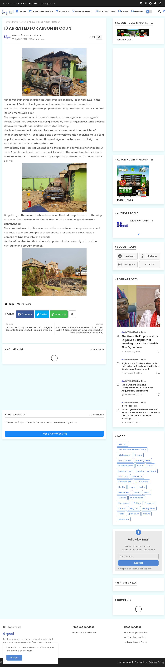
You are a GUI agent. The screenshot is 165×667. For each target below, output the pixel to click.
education (123, 519)
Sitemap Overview (137, 632)
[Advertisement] (27, 388)
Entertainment (125, 471)
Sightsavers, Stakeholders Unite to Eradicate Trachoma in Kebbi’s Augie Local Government (140, 366)
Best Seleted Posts (86, 632)
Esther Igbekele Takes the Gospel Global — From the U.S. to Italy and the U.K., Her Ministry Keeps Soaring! (140, 414)
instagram (129, 264)
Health (121, 487)
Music (137, 492)
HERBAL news (142, 481)
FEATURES (123, 476)
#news (138, 455)
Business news (125, 465)
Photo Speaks (136, 497)
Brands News (124, 460)
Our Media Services (26, 3)
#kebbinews (124, 455)
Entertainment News (146, 471)
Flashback (137, 476)
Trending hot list (136, 637)
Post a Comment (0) (54, 433)
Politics (137, 503)
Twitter (43, 314)
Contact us (141, 662)
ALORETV (149, 264)
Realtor (121, 508)
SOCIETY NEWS (107, 11)
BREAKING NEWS (42, 11)
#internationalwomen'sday (132, 449)
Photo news (124, 503)
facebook (129, 256)
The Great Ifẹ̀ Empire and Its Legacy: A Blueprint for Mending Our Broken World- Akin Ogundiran (139, 342)
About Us (8, 3)
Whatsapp (60, 314)
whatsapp (152, 256)
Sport (121, 513)
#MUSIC (122, 444)
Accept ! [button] (14, 657)
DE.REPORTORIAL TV (141, 220)
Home (22, 11)
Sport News (133, 513)
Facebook (27, 314)
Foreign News (124, 481)
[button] (159, 11)
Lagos (132, 487)
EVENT (150, 465)
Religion (134, 508)
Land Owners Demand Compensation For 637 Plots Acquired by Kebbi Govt (137, 387)
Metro (142, 487)
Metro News (18, 21)
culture (146, 513)
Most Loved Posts (137, 642)
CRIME (124, 11)
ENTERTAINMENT (84, 11)
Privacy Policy (48, 3)
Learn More (26, 650)
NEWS (146, 492)
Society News (148, 508)
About (129, 662)
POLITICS (64, 11)
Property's (149, 503)
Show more (97, 349)
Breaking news (143, 460)
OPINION (138, 11)
